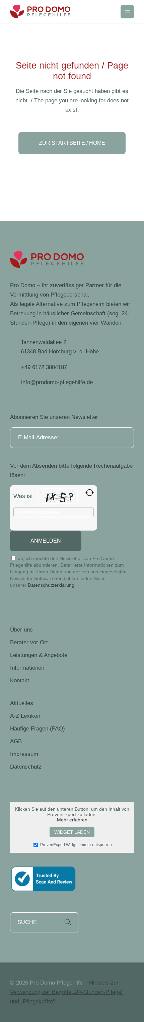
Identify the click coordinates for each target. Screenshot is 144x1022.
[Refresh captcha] (89, 492)
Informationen (27, 668)
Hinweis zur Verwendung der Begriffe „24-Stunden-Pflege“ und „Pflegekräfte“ (66, 992)
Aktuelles (21, 703)
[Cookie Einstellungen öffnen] (12, 1013)
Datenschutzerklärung (51, 585)
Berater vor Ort (29, 642)
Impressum (24, 754)
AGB (16, 741)
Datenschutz (26, 767)
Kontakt (19, 680)
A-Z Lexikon (25, 716)
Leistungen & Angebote (38, 655)
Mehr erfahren (72, 819)
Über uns (21, 630)
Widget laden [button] (72, 832)
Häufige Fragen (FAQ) (37, 728)
